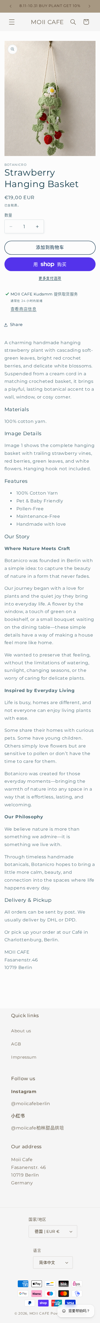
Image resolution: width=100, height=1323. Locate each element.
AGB (16, 1044)
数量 (8, 215)
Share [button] (16, 324)
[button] (11, 21)
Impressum (24, 1057)
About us (21, 1030)
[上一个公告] (10, 6)
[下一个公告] (89, 6)
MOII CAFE (39, 1313)
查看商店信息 (24, 309)
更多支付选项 (50, 278)
